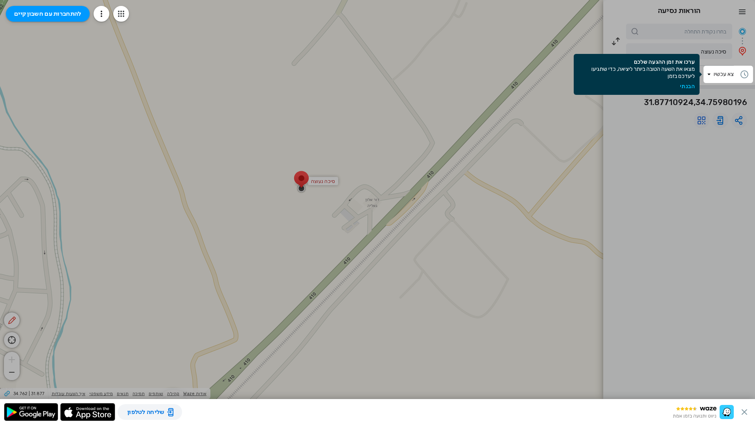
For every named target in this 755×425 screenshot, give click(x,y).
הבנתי (687, 86)
